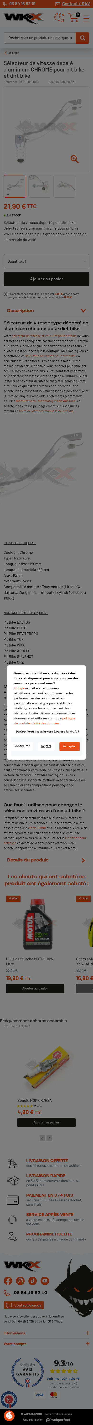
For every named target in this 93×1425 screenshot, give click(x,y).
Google (19, 688)
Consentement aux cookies (9, 1416)
